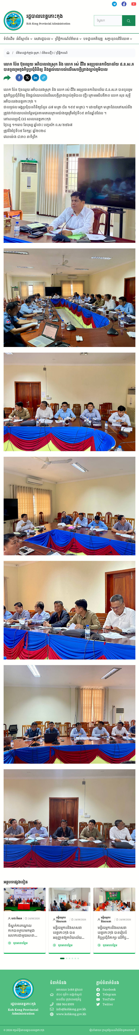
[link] (25, 921)
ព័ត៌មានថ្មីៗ (47, 53)
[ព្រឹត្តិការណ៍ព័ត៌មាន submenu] (80, 39)
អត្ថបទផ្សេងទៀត (16, 881)
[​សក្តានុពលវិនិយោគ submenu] (131, 39)
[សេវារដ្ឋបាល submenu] (52, 39)
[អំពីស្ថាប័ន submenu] (31, 39)
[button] (19, 77)
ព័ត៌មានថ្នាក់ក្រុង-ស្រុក (27, 53)
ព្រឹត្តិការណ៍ (62, 53)
